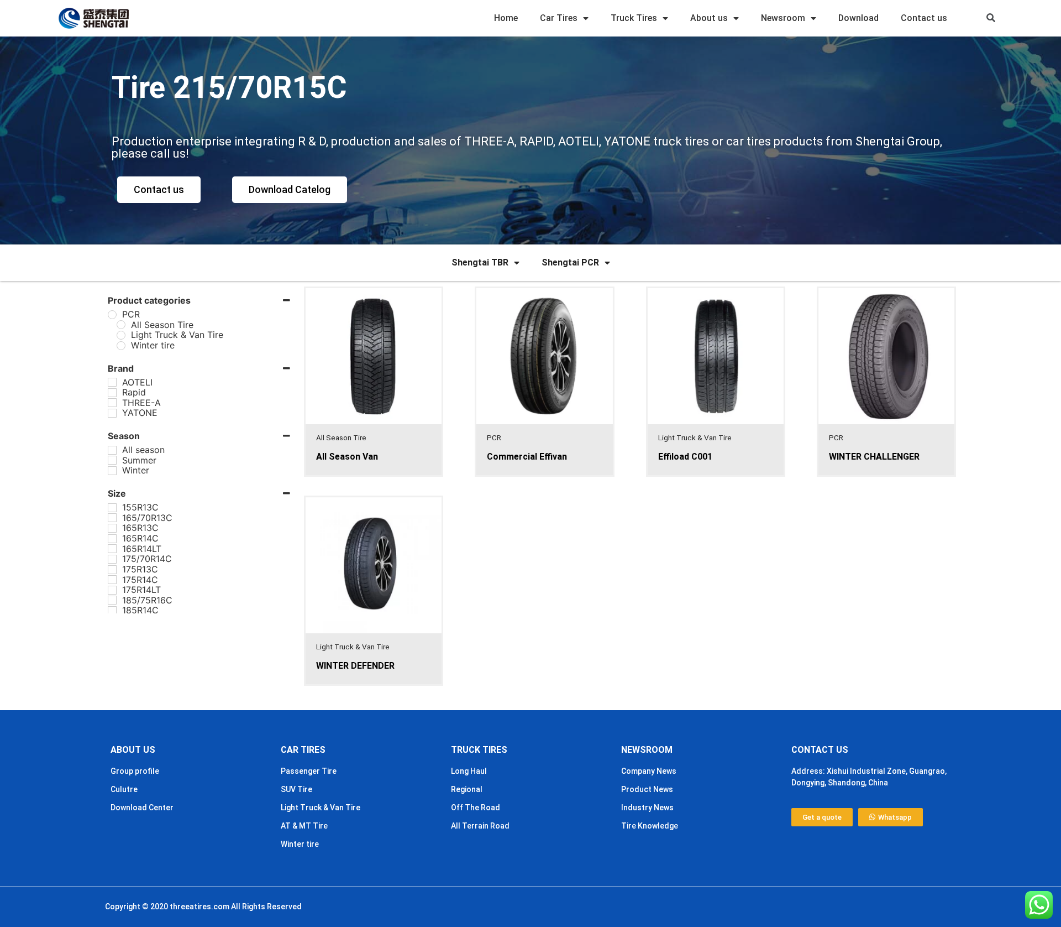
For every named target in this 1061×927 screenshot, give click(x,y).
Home (506, 18)
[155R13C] (112, 507)
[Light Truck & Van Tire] (121, 335)
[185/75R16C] (112, 600)
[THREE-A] (112, 402)
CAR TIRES (303, 749)
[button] (991, 19)
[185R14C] (112, 610)
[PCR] (112, 314)
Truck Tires (634, 18)
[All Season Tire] (121, 324)
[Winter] (112, 470)
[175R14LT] (112, 590)
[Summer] (112, 460)
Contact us (924, 18)
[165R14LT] (112, 548)
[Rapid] (112, 392)
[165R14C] (112, 538)
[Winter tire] (121, 345)
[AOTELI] (112, 382)
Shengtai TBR (479, 262)
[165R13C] (112, 528)
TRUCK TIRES (479, 749)
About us (709, 18)
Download (858, 18)
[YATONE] (112, 413)
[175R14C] (112, 579)
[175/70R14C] (112, 559)
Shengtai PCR (570, 262)
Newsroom (783, 18)
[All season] (112, 450)
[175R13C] (112, 569)
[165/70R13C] (112, 517)
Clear (151, 639)
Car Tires (558, 18)
